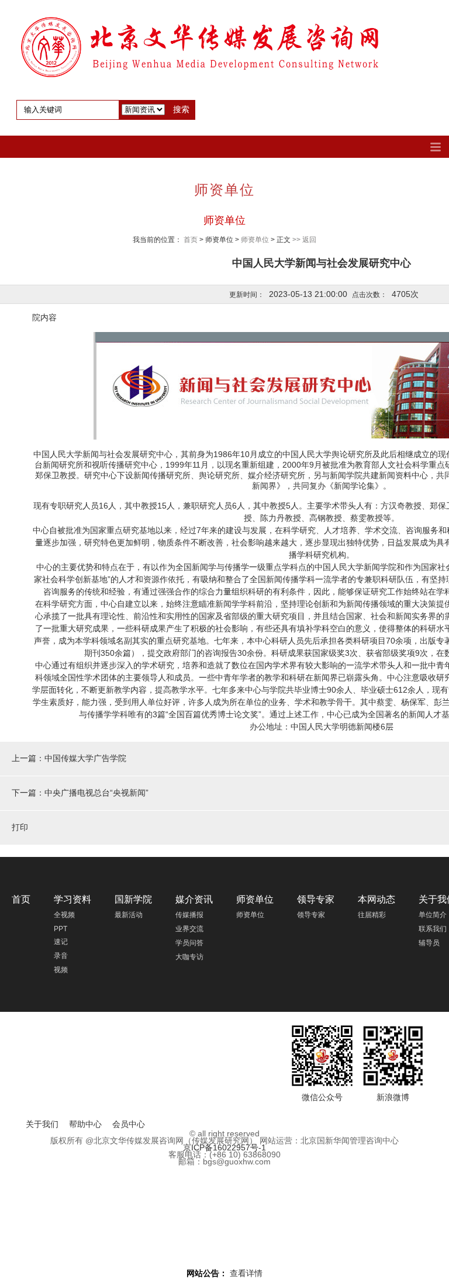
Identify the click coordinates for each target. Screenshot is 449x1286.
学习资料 (72, 899)
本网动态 (376, 899)
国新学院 (133, 899)
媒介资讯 (194, 899)
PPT (60, 929)
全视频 (64, 915)
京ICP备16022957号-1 (224, 1147)
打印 (20, 827)
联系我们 (433, 929)
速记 (61, 942)
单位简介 (433, 915)
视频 (61, 970)
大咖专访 (189, 957)
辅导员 (429, 943)
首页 (191, 240)
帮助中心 (85, 1124)
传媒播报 (189, 915)
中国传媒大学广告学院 (85, 758)
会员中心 (128, 1124)
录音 (61, 956)
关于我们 (42, 1124)
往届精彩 (372, 915)
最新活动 (129, 915)
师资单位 (224, 220)
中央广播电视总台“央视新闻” (96, 792)
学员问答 (189, 943)
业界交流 (189, 929)
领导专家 (315, 899)
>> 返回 (304, 240)
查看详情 (246, 1273)
